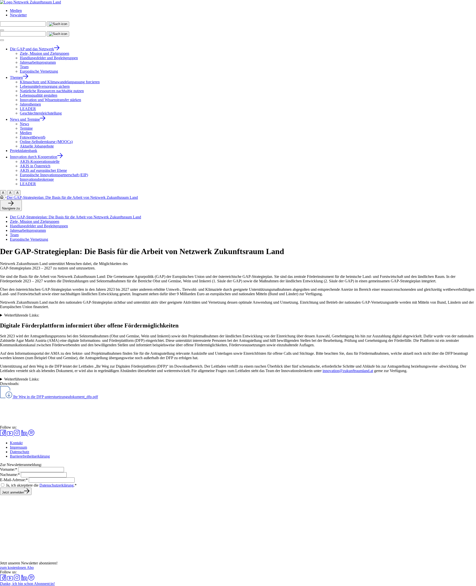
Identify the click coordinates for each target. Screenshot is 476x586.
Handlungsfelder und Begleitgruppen (39, 226)
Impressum (18, 447)
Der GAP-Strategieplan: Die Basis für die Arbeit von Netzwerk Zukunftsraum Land (72, 197)
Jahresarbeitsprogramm (28, 230)
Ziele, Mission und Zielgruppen (34, 221)
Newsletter (18, 15)
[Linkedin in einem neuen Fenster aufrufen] (24, 434)
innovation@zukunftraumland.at (348, 371)
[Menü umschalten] (2, 30)
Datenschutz (19, 452)
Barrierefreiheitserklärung (30, 456)
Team (14, 235)
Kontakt (16, 443)
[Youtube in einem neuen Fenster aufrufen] (10, 434)
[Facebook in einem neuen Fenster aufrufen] (3, 434)
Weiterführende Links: (21, 315)
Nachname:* (10, 474)
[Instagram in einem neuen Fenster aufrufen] (17, 434)
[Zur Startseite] (30, 2)
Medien (16, 10)
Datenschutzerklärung (56, 485)
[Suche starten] (58, 24)
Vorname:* (8, 469)
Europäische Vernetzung (29, 239)
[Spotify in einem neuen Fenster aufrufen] (31, 434)
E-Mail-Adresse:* (14, 480)
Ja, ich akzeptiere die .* (41, 485)
